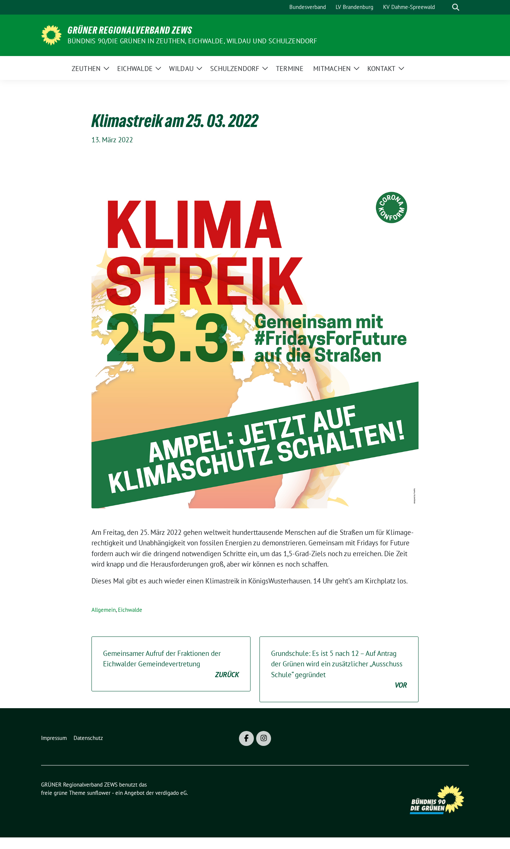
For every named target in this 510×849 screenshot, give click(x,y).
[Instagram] (263, 738)
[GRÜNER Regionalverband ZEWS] (51, 34)
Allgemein (103, 609)
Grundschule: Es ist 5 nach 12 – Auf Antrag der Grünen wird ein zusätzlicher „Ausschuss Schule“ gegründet (339, 669)
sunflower (99, 792)
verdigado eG (171, 792)
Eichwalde (130, 609)
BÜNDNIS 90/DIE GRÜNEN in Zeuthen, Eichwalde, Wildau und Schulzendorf (192, 41)
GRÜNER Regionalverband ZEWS (130, 30)
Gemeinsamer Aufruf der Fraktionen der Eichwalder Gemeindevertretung (171, 664)
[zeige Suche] (455, 7)
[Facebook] (246, 738)
